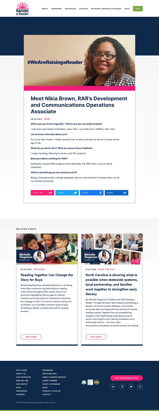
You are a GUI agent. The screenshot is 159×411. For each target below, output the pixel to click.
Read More (31, 336)
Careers (20, 394)
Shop (127, 8)
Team (47, 119)
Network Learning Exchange (106, 8)
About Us (21, 373)
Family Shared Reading (54, 377)
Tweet (61, 192)
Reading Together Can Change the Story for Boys (47, 277)
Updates (83, 8)
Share (85, 192)
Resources (70, 8)
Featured (39, 269)
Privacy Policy (38, 402)
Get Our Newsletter (126, 378)
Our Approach (23, 377)
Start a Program (51, 384)
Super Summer (50, 380)
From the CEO (106, 269)
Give (138, 8)
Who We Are (22, 380)
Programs (56, 8)
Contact (47, 394)
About (45, 8)
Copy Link (38, 192)
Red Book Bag (50, 373)
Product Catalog (52, 391)
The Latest (21, 370)
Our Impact (22, 384)
